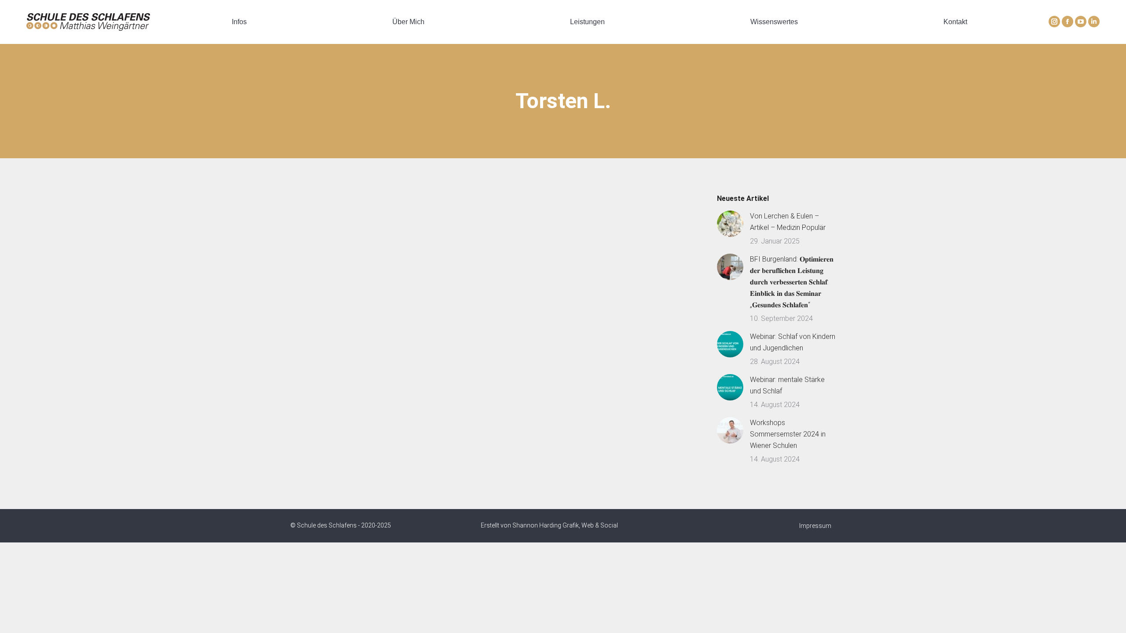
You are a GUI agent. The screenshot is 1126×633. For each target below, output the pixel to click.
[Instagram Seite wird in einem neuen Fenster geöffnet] (1054, 21)
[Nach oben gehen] (1113, 620)
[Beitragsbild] (730, 224)
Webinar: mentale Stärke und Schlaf (787, 385)
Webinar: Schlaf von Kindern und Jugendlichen (792, 342)
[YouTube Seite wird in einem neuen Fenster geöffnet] (1080, 21)
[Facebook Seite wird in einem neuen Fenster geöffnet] (1067, 21)
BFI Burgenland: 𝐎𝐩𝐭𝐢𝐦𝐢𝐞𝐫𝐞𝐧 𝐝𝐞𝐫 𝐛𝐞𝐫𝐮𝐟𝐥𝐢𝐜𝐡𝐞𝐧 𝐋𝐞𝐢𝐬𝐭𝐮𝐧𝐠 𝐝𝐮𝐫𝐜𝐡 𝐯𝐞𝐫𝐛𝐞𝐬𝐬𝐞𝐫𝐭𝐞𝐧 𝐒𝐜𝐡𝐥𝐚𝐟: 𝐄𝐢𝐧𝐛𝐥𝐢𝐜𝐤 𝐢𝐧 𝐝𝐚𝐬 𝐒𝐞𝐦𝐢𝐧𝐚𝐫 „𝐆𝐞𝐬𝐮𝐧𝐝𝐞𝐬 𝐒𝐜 (792, 282)
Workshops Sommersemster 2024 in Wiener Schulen (788, 434)
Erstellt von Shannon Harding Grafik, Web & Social (549, 525)
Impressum (815, 525)
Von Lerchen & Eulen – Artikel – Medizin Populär (788, 222)
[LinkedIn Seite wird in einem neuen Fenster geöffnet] (1094, 21)
